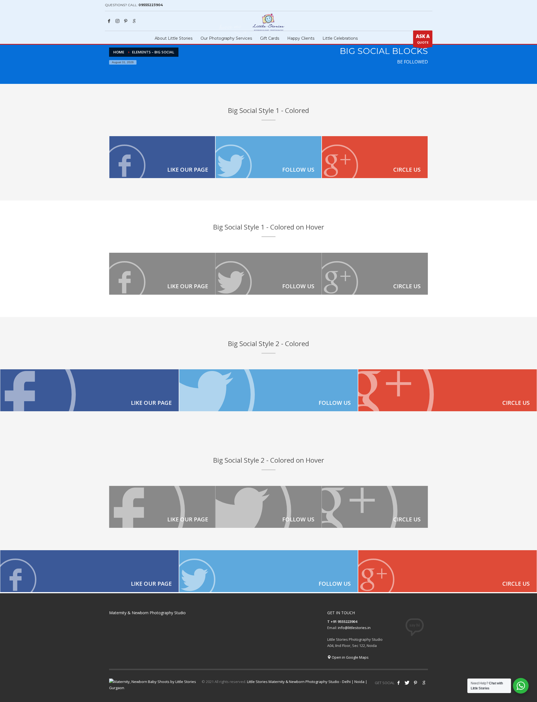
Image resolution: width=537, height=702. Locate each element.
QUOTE (423, 38)
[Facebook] (109, 21)
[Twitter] (268, 157)
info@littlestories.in (354, 627)
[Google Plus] (375, 157)
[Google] (134, 21)
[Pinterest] (126, 21)
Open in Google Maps (350, 657)
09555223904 (150, 5)
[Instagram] (117, 21)
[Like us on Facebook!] (398, 683)
